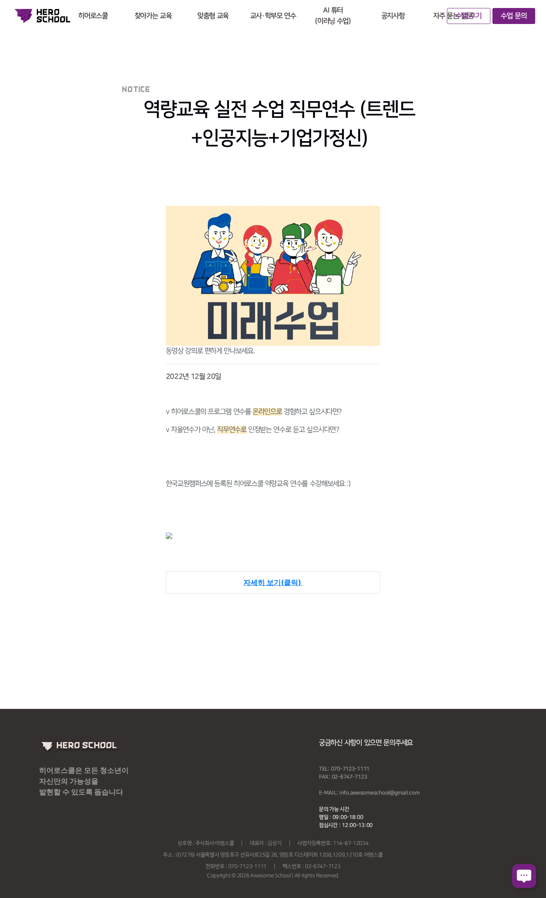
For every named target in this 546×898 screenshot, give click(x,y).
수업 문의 (514, 16)
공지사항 (393, 16)
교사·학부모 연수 (273, 16)
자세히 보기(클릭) (273, 582)
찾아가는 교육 (153, 16)
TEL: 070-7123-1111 (344, 769)
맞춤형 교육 (213, 16)
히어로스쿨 (93, 16)
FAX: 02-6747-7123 (343, 777)
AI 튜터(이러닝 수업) (333, 15)
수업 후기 (469, 16)
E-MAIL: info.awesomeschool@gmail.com (369, 793)
